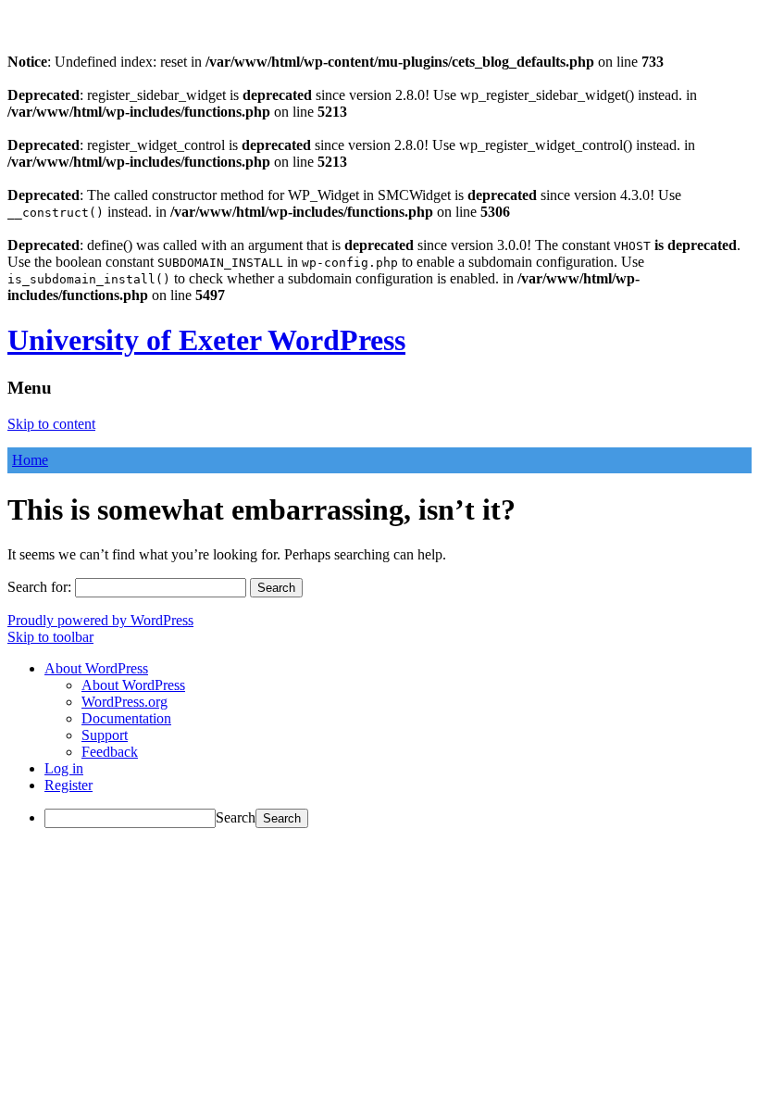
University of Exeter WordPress (206, 340)
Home (30, 460)
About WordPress (133, 685)
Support (104, 735)
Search (235, 817)
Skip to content (51, 424)
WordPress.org (124, 702)
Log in (63, 768)
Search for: (39, 587)
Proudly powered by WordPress (100, 620)
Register (68, 785)
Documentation (126, 718)
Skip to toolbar (50, 637)
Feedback (109, 752)
